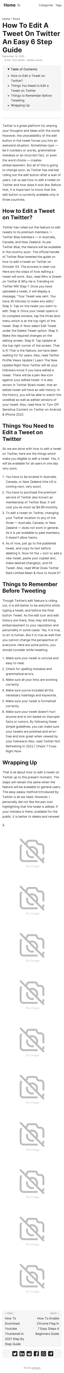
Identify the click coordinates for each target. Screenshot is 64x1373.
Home (10, 5)
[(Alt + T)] (19, 5)
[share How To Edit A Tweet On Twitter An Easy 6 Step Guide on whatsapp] (43, 1354)
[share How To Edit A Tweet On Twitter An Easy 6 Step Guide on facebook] (36, 1354)
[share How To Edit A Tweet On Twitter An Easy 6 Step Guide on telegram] (50, 1354)
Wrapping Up (20, 105)
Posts (16, 19)
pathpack (36, 1367)
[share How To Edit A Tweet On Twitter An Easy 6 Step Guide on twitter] (14, 1354)
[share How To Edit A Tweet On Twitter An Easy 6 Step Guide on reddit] (29, 1354)
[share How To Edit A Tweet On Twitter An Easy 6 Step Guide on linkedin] (22, 1354)
